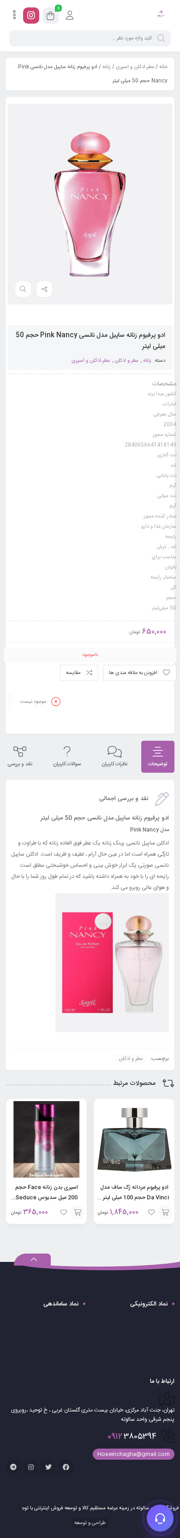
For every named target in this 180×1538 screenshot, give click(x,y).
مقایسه (73, 673)
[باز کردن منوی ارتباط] (160, 1518)
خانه (163, 67)
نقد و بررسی (19, 764)
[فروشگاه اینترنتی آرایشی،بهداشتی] (160, 15)
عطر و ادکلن (126, 361)
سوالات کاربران (67, 764)
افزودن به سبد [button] (165, 1212)
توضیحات (158, 764)
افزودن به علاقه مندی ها (133, 673)
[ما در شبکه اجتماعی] (31, 15)
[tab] (157, 757)
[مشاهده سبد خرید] (50, 17)
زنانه (106, 67)
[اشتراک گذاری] (44, 289)
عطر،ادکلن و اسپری (135, 67)
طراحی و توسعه (89, 1523)
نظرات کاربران (114, 764)
